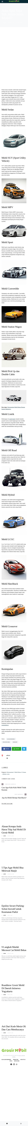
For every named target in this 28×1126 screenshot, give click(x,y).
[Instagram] (14, 1064)
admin (4, 22)
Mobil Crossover (9, 626)
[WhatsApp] (16, 1064)
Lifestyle (23, 1059)
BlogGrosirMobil (6, 1059)
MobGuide (15, 1059)
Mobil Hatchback (10, 583)
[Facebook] (11, 1064)
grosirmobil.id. (5, 725)
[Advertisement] (14, 46)
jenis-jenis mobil (6, 742)
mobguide (15, 742)
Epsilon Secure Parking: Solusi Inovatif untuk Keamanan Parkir (13, 908)
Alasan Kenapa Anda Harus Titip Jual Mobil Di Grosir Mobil (14, 829)
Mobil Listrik (8, 414)
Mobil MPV (7, 207)
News (10, 1061)
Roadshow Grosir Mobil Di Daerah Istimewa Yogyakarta (13, 988)
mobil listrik (12, 419)
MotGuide (16, 1061)
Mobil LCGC (8, 539)
